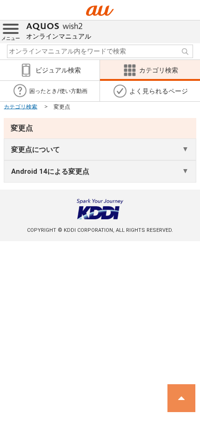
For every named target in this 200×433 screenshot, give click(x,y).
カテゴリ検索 (20, 106)
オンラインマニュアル (58, 36)
